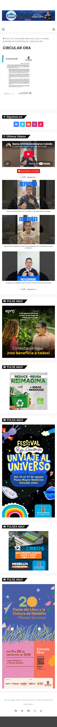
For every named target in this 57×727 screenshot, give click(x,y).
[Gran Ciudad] (28, 15)
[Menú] (3, 29)
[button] (32, 177)
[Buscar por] (53, 29)
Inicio (6, 39)
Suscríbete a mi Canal (30, 171)
